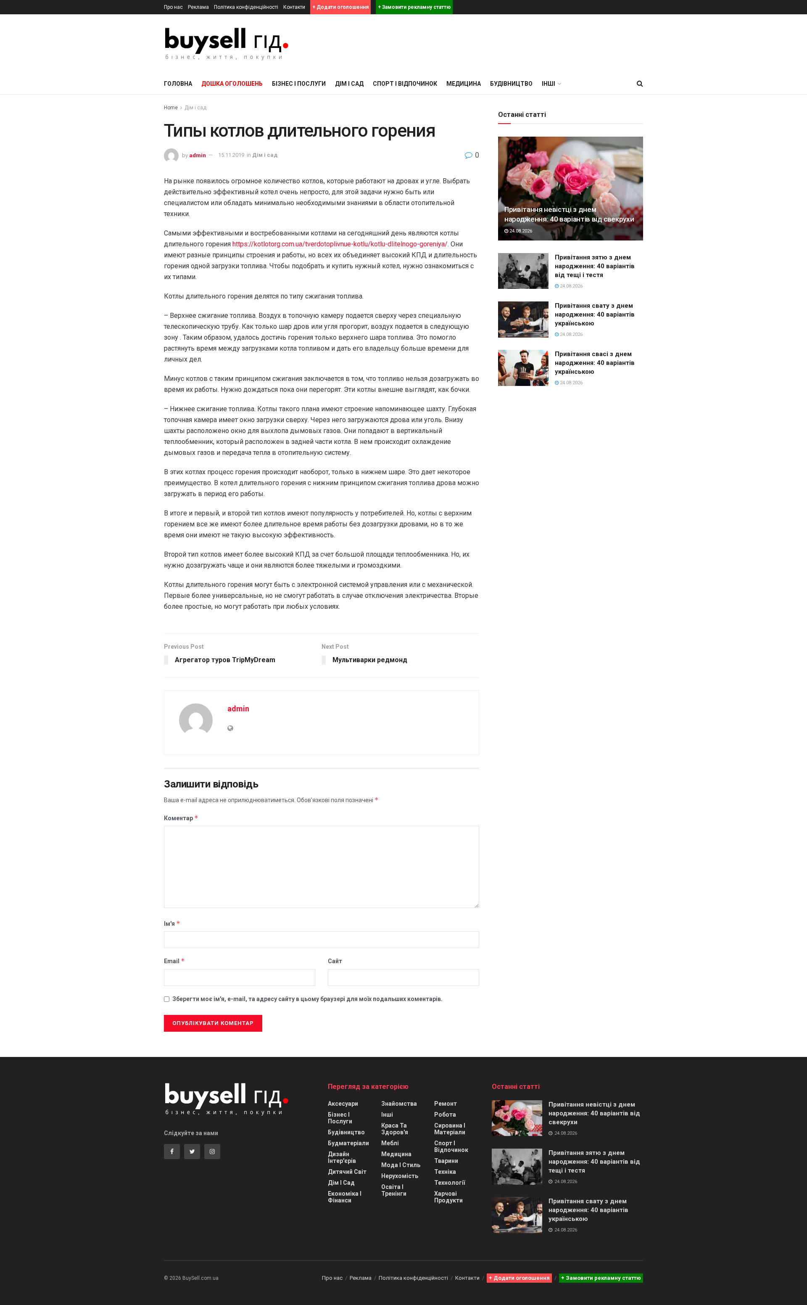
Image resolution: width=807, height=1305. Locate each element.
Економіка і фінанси (344, 1197)
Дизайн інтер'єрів (342, 1157)
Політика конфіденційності (246, 7)
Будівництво (511, 83)
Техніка (445, 1171)
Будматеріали (348, 1143)
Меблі (390, 1143)
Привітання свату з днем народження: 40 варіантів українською (595, 314)
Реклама (198, 7)
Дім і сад (349, 83)
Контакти (294, 7)
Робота (445, 1114)
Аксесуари (343, 1103)
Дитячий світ (347, 1171)
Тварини (446, 1160)
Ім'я (172, 923)
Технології (449, 1182)
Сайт (335, 961)
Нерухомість (399, 1176)
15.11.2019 (231, 155)
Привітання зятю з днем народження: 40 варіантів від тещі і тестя (595, 266)
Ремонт (445, 1103)
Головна (178, 83)
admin (197, 155)
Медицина (463, 83)
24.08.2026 (520, 231)
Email (174, 961)
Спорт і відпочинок (405, 83)
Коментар (181, 818)
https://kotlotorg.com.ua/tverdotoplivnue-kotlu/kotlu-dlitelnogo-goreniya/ (340, 244)
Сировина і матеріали (449, 1129)
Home (171, 108)
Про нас (173, 7)
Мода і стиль (400, 1165)
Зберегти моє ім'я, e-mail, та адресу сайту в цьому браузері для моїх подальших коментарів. (307, 999)
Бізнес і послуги (299, 83)
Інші (387, 1114)
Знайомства (399, 1103)
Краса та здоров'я (394, 1129)
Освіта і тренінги (393, 1190)
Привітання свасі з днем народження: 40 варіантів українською (595, 362)
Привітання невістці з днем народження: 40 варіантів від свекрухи (594, 1113)
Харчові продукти (448, 1197)
